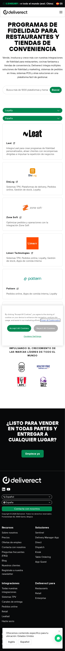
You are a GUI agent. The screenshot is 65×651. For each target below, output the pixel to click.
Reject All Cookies (46, 328)
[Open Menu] (60, 12)
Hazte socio (8, 621)
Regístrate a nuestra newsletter (12, 572)
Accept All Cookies (19, 328)
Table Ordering (43, 556)
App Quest (41, 561)
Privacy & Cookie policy (50, 320)
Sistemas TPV (9, 596)
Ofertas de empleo (11, 542)
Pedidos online (10, 606)
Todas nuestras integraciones (9, 590)
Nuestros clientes (11, 565)
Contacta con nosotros (14, 547)
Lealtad (6, 616)
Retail (5, 611)
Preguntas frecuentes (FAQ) (13, 554)
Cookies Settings (32, 336)
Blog (4, 560)
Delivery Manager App (47, 537)
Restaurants (41, 588)
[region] (32, 325)
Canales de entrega (12, 601)
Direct (38, 542)
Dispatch (39, 547)
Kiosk (38, 552)
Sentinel (39, 532)
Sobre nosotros (10, 532)
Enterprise (40, 598)
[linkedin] (3, 489)
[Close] (59, 631)
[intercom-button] (58, 638)
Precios (6, 537)
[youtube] (8, 489)
